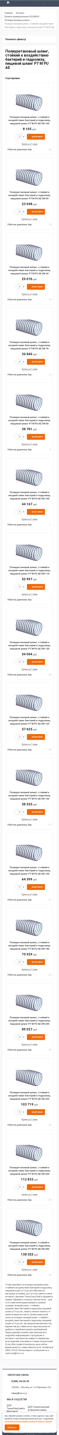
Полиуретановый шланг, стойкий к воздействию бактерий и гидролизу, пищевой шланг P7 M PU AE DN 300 (29, 1245)
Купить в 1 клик (29, 144)
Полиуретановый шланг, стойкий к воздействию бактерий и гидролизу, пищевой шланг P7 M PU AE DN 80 (29, 420)
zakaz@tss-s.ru (19, 1393)
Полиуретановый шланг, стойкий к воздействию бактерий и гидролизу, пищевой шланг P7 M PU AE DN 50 (29, 195)
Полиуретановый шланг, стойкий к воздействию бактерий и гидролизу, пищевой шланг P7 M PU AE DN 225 (29, 1095)
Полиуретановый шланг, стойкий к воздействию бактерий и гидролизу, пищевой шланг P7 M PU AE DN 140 (29, 795)
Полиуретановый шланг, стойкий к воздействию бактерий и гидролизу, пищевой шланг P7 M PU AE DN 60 (29, 270)
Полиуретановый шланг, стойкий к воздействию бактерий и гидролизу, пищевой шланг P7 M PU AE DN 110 (29, 570)
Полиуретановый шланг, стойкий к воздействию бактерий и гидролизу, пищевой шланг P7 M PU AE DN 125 (29, 720)
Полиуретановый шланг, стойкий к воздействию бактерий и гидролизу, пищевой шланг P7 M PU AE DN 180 (29, 945)
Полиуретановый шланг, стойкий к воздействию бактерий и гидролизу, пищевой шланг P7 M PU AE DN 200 (29, 1020)
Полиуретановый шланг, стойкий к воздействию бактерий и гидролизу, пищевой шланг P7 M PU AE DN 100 (29, 495)
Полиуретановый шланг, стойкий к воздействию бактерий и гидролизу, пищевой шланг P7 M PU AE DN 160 (29, 120)
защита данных (45, 1421)
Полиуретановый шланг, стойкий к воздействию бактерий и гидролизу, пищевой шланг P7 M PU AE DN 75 (29, 345)
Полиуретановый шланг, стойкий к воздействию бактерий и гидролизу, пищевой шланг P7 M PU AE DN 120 (29, 645)
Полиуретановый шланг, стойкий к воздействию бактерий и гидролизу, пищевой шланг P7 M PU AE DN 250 (29, 1170)
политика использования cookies (20, 1421)
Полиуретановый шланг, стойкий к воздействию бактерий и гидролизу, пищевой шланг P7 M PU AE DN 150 (29, 870)
